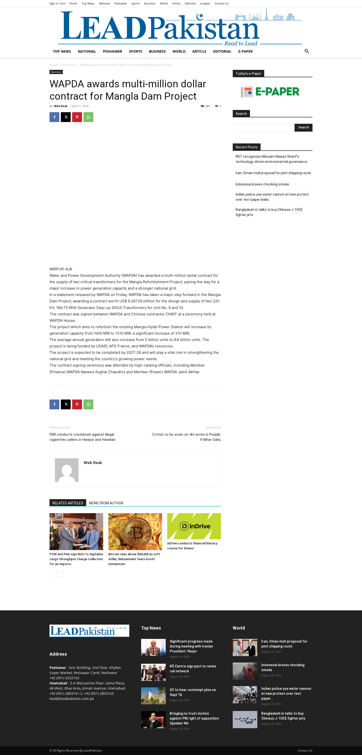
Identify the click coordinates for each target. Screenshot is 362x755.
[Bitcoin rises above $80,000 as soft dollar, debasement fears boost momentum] (135, 531)
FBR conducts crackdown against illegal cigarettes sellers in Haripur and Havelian (82, 437)
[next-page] (60, 574)
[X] (66, 117)
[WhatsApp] (88, 117)
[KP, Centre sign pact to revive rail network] (153, 672)
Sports (136, 3)
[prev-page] (52, 574)
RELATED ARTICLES (67, 503)
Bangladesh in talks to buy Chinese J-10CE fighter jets (269, 212)
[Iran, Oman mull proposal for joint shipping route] (245, 647)
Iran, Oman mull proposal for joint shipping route (273, 173)
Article (176, 3)
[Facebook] (54, 117)
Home (73, 3)
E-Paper (245, 51)
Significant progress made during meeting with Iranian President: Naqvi (191, 646)
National (104, 3)
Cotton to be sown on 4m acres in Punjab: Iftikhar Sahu (186, 437)
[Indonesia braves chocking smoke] (245, 671)
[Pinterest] (77, 117)
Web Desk (60, 106)
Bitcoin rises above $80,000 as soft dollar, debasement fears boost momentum (134, 559)
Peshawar (121, 3)
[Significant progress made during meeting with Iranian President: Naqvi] (153, 647)
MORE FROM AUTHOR (106, 503)
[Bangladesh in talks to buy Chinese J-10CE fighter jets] (245, 719)
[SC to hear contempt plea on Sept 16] (153, 696)
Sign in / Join (57, 3)
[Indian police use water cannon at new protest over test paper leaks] (245, 694)
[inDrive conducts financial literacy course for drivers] (194, 526)
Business (149, 3)
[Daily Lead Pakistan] (181, 26)
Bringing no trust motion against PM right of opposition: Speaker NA (195, 718)
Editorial (190, 3)
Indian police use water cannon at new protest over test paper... (286, 693)
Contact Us (222, 3)
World (164, 3)
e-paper (205, 3)
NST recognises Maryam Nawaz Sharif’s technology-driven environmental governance (271, 159)
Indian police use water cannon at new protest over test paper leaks (272, 196)
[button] (307, 51)
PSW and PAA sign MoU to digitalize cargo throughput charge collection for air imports (76, 559)
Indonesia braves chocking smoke (262, 184)
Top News (88, 3)
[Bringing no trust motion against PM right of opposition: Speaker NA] (153, 719)
